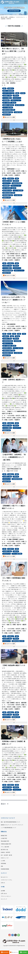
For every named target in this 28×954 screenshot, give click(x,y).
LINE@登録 (24, 952)
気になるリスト (14, 952)
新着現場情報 (4, 952)
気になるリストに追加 (10, 117)
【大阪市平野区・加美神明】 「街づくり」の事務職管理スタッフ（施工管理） (14, 457)
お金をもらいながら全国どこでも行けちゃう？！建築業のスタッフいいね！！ (13, 299)
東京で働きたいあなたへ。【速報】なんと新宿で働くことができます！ (13, 51)
